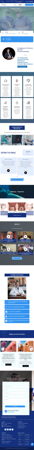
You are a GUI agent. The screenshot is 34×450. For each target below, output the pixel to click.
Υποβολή (15, 406)
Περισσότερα (9, 363)
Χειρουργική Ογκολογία (22, 426)
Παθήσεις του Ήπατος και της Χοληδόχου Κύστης (9, 439)
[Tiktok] (28, 1)
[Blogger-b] (32, 1)
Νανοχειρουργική (21, 427)
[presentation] (2, 165)
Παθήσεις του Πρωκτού (6, 434)
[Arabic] (19, 4)
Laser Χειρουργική (21, 424)
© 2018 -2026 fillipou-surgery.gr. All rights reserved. (13, 448)
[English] (20, 4)
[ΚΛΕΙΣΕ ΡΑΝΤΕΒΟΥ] (6, 411)
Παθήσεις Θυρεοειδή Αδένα (6, 441)
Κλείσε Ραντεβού (29, 4)
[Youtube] (31, 1)
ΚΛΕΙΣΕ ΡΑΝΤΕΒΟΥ (13, 410)
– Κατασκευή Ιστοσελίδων (23, 448)
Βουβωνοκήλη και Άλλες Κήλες (7, 435)
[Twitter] (29, 1)
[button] (5, 140)
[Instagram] (27, 1)
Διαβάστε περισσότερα (22, 66)
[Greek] (21, 4)
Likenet (27, 448)
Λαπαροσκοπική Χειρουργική (23, 423)
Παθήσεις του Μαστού (5, 442)
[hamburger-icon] (15, 4)
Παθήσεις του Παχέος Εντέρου (7, 437)
